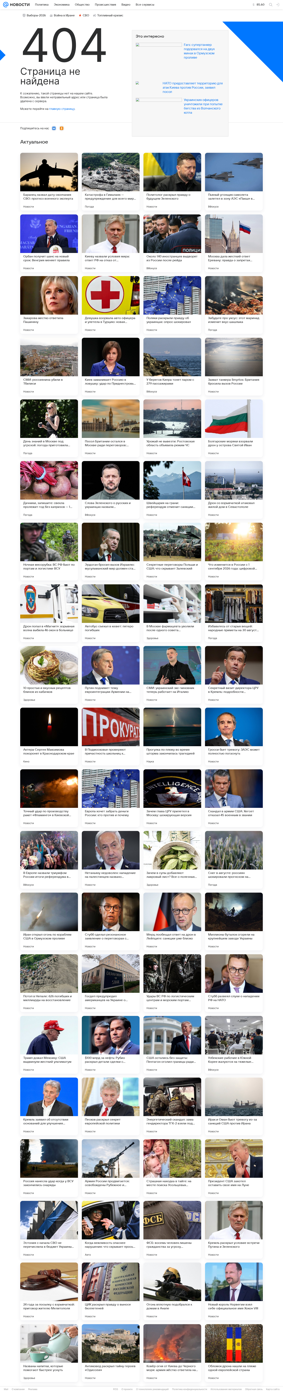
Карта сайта (273, 1389)
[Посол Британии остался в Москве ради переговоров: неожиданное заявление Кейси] (111, 428)
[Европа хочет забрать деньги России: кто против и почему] (111, 798)
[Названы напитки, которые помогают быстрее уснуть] (49, 1353)
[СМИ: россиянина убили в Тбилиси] (49, 367)
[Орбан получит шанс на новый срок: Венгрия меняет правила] (49, 243)
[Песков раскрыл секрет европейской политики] (111, 1106)
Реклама (32, 1389)
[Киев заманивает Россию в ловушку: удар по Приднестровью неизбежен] (111, 367)
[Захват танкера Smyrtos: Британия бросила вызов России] (234, 367)
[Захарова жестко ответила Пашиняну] (49, 305)
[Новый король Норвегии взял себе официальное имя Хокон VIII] (234, 1291)
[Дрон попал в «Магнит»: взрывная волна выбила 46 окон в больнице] (49, 613)
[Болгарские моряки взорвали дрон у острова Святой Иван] (234, 428)
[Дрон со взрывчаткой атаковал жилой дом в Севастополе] (234, 490)
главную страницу (62, 109)
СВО (86, 15)
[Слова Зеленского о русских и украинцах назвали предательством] (111, 490)
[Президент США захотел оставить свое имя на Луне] (234, 1168)
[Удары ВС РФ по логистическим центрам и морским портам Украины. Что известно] (172, 983)
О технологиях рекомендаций (152, 1389)
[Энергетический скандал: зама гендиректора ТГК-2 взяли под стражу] (172, 1106)
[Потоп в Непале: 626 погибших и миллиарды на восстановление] (49, 983)
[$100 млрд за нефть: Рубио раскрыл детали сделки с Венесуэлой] (111, 1045)
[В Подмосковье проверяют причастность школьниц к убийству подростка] (111, 736)
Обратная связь (254, 1389)
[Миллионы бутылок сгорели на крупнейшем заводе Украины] (234, 921)
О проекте (127, 1389)
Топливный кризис (110, 15)
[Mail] (5, 4)
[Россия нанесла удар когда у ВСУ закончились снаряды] (49, 1168)
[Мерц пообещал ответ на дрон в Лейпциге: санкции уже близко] (172, 921)
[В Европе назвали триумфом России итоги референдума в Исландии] (49, 860)
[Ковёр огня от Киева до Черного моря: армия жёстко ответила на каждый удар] (172, 1353)
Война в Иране (64, 15)
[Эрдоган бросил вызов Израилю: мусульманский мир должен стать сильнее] (111, 551)
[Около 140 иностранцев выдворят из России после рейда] (172, 243)
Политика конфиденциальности (189, 1389)
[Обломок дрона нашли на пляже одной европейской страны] (234, 1353)
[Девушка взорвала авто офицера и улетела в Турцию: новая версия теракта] (111, 305)
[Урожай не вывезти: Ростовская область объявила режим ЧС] (172, 428)
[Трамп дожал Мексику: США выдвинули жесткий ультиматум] (49, 1045)
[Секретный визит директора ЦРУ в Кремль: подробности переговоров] (234, 675)
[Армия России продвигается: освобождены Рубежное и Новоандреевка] (111, 1168)
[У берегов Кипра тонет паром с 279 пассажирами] (172, 367)
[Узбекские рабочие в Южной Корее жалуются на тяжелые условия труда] (234, 1045)
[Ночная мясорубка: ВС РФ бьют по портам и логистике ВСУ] (49, 551)
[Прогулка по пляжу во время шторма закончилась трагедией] (172, 736)
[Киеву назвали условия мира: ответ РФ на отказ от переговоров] (111, 243)
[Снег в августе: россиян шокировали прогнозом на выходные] (234, 860)
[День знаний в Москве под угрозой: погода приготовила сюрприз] (49, 428)
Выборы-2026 (36, 15)
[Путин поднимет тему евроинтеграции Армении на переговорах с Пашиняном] (111, 675)
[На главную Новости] (19, 4)
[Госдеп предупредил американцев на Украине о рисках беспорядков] (111, 983)
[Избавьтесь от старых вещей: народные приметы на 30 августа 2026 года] (234, 613)
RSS (115, 1389)
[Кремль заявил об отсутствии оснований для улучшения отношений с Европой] (49, 1106)
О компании (18, 1389)
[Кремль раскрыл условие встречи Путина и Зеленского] (234, 1230)
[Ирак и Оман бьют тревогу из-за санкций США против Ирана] (234, 1106)
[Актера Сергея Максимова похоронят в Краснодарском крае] (49, 736)
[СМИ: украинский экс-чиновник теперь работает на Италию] (172, 675)
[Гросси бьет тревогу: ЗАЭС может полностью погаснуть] (234, 736)
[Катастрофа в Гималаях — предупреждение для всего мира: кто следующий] (111, 182)
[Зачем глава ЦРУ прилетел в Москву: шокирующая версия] (172, 798)
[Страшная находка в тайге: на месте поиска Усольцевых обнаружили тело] (172, 1168)
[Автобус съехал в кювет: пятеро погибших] (111, 613)
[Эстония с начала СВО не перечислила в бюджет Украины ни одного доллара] (49, 1230)
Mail (6, 1389)
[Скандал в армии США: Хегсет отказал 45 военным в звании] (234, 798)
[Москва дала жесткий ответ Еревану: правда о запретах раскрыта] (234, 243)
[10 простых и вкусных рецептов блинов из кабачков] (49, 675)
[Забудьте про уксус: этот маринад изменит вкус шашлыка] (234, 305)
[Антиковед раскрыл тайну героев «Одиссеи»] (111, 1353)
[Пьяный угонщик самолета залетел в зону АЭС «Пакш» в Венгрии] (234, 182)
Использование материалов (226, 1389)
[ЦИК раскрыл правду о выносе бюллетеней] (111, 1291)
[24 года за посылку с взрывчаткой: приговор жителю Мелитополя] (49, 1291)
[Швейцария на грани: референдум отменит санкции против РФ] (172, 490)
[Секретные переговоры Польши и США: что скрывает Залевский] (172, 551)
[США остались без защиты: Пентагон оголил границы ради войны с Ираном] (172, 1045)
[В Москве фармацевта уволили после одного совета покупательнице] (172, 613)
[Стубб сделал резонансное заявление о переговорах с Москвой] (111, 921)
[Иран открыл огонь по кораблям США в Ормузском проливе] (49, 921)
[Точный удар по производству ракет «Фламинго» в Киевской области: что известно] (49, 798)
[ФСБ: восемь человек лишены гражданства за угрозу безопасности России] (172, 1230)
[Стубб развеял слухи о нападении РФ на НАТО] (234, 983)
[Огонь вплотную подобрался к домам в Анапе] (172, 1291)
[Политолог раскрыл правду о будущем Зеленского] (172, 182)
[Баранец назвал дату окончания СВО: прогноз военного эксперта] (49, 182)
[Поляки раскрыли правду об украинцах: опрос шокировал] (172, 305)
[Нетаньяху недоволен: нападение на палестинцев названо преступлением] (111, 860)
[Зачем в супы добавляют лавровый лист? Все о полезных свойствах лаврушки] (172, 860)
